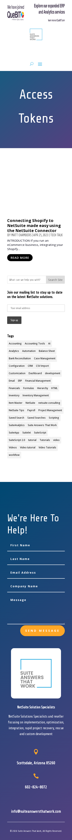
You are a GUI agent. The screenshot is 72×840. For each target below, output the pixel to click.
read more (20, 258)
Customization (17, 373)
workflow (14, 455)
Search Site (55, 280)
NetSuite (30, 403)
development (52, 373)
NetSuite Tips (16, 410)
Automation (29, 351)
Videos (13, 447)
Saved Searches (36, 417)
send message (42, 630)
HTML (54, 388)
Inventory (14, 395)
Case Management (44, 358)
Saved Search (16, 417)
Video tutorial (27, 447)
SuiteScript (40, 432)
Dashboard (35, 373)
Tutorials (45, 440)
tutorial (32, 440)
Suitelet (26, 432)
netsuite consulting (49, 403)
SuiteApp (14, 432)
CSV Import (42, 366)
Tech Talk (56, 235)
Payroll (31, 410)
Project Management (50, 410)
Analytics (14, 351)
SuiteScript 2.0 (17, 440)
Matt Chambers (21, 235)
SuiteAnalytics (17, 425)
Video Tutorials (47, 447)
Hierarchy (42, 388)
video (56, 440)
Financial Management (38, 380)
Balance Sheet (47, 351)
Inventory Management (36, 395)
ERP (20, 380)
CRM (30, 366)
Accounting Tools (35, 343)
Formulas (28, 388)
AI (49, 343)
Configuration (17, 366)
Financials (14, 388)
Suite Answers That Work (42, 425)
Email (12, 380)
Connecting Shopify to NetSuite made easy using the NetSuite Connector (34, 225)
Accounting (15, 343)
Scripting (54, 417)
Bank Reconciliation (20, 358)
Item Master (15, 403)
